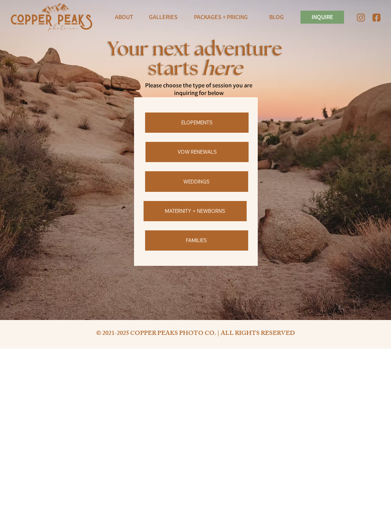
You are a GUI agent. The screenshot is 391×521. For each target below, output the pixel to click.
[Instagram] (360, 17)
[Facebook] (376, 17)
